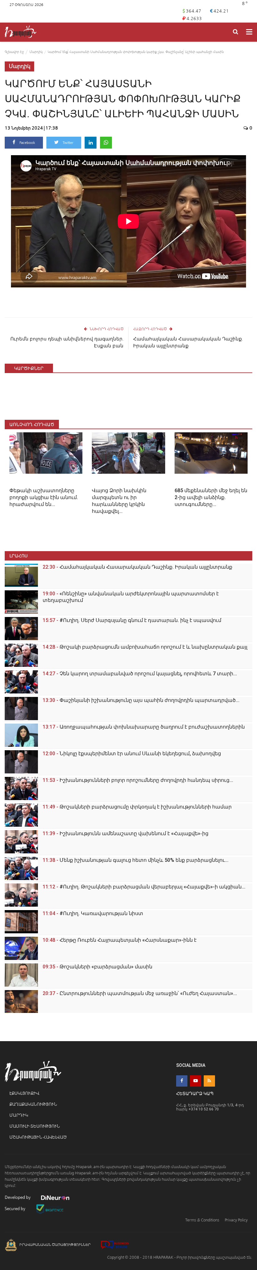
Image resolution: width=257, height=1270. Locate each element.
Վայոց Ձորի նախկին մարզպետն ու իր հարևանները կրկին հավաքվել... (119, 500)
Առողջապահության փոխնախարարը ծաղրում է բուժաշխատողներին (144, 727)
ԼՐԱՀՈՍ (18, 556)
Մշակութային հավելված (38, 1137)
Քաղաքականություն (33, 1104)
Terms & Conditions (202, 1220)
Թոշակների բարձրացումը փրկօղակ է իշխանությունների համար (137, 807)
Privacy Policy (236, 1220)
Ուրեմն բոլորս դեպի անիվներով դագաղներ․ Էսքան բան (66, 342)
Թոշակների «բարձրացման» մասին (97, 967)
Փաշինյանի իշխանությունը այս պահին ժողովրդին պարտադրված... (141, 700)
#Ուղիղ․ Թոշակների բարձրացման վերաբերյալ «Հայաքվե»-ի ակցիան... (144, 887)
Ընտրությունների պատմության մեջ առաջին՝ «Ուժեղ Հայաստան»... (140, 993)
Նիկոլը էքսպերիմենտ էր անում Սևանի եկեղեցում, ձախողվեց (132, 753)
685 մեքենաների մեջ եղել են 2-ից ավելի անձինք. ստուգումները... (211, 497)
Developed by (18, 1197)
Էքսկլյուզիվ (24, 1093)
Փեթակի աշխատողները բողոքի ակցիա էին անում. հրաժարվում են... (43, 497)
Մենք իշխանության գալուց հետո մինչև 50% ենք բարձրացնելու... (135, 860)
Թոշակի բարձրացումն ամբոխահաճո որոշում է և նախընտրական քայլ (145, 647)
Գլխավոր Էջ (14, 52)
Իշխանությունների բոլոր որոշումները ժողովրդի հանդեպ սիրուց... (138, 780)
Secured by (15, 1208)
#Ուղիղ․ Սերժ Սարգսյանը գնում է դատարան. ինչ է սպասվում (132, 620)
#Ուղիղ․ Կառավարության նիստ (93, 913)
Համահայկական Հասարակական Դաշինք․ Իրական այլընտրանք (188, 342)
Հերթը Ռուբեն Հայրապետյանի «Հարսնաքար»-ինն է (120, 940)
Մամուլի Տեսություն (34, 1126)
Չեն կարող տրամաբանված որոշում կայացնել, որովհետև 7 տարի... (140, 674)
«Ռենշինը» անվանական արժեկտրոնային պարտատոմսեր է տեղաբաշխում (131, 597)
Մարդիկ (36, 52)
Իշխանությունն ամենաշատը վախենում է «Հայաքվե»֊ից (125, 833)
